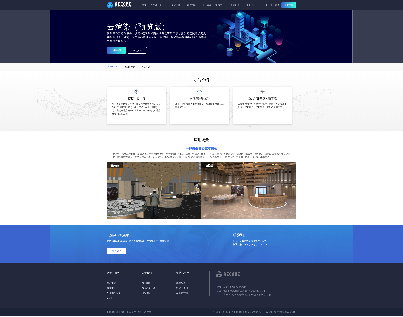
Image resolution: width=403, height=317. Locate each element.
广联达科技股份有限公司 (246, 312)
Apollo (110, 298)
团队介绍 (146, 293)
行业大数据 (174, 5)
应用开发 (268, 5)
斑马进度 (131, 312)
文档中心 (219, 5)
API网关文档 (182, 293)
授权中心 (111, 287)
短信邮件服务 (113, 293)
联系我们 (147, 66)
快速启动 (116, 250)
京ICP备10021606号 (223, 312)
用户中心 (111, 282)
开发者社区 (234, 5)
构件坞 (147, 312)
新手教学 (206, 5)
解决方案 (191, 5)
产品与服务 (156, 5)
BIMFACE (120, 312)
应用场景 (130, 66)
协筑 (140, 312)
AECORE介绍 (148, 287)
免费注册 (288, 5)
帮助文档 (137, 50)
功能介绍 (112, 66)
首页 (144, 5)
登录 (277, 5)
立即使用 (116, 50)
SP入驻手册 (182, 287)
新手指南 (146, 282)
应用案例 (180, 282)
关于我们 (250, 5)
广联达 (110, 312)
